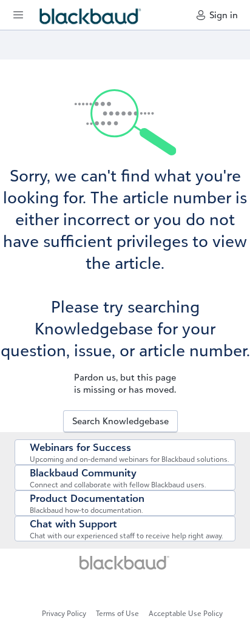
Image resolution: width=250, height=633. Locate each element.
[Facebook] (129, 589)
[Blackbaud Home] (125, 566)
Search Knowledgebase (120, 421)
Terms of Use (117, 613)
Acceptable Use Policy (186, 613)
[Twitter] (125, 589)
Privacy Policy (64, 613)
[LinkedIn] (120, 589)
